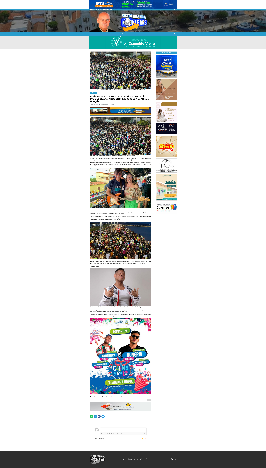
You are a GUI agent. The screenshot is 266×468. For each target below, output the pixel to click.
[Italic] (104, 433)
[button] (175, 34)
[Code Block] (115, 433)
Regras (104, 34)
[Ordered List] (109, 433)
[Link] (117, 433)
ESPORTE (129, 34)
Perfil (98, 34)
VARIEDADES (137, 34)
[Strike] (108, 433)
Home (92, 34)
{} (119, 433)
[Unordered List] (111, 433)
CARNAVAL (160, 34)
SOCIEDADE (152, 34)
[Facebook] (174, 9)
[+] (121, 433)
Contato (167, 34)
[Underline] (106, 433)
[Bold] (102, 433)
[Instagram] (176, 9)
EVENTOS (144, 34)
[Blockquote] (113, 433)
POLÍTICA (122, 34)
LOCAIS (110, 34)
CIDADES (116, 34)
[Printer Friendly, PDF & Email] (149, 399)
